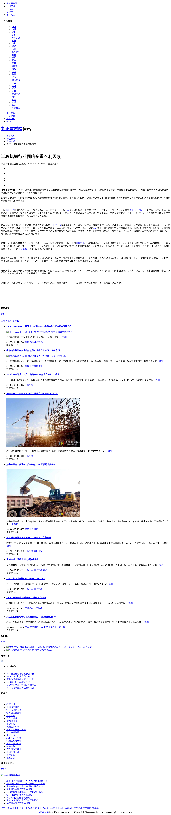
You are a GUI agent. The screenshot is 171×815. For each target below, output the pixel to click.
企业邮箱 (41, 808)
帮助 (8, 121)
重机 (36, 551)
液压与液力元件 (13, 710)
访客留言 (32, 808)
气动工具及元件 (13, 741)
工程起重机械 (12, 707)
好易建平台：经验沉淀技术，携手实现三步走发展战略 (32, 393)
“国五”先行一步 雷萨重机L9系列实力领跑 (26, 597)
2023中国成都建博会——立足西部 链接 (24, 792)
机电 (41, 627)
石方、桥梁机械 (13, 743)
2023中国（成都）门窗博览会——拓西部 (25, 783)
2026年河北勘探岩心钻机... (19, 676)
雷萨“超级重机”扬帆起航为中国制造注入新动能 (28, 537)
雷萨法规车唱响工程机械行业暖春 (22, 559)
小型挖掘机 (23, 249)
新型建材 (16, 52)
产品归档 (78, 808)
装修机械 (10, 735)
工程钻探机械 (12, 732)
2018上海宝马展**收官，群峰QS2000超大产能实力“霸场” (33, 374)
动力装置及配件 (13, 713)
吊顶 (14, 49)
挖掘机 (141, 210)
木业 (14, 83)
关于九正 (5, 808)
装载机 (132, 210)
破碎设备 (10, 746)
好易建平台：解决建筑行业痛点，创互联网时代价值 (31, 464)
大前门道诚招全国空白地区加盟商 (22, 800)
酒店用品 (16, 80)
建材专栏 (60, 808)
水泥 (95, 228)
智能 (41, 366)
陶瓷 (14, 46)
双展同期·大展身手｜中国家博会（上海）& (26, 781)
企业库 (9, 12)
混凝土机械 (11, 718)
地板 (14, 29)
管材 (14, 63)
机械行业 (80, 243)
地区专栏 (69, 808)
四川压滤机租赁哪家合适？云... (21, 674)
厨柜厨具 (16, 66)
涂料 (14, 40)
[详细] (64, 337)
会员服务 (14, 808)
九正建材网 (11, 128)
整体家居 (16, 94)
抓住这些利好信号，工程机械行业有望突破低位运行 (31, 617)
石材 (14, 55)
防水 (14, 105)
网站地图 (50, 808)
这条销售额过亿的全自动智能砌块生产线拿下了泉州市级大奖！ (36, 350)
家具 (14, 32)
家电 (14, 85)
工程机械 (10, 141)
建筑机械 (10, 715)
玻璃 (14, 71)
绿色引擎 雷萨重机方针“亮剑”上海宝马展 (25, 578)
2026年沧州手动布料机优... (19, 682)
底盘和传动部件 (13, 749)
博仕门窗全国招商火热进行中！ (21, 795)
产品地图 (87, 808)
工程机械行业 (50, 627)
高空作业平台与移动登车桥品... (21, 685)
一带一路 (61, 627)
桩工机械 (10, 758)
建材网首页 (11, 3)
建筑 (27, 529)
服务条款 (96, 808)
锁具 (14, 69)
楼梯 (14, 57)
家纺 (14, 77)
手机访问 (10, 118)
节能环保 (16, 108)
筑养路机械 (11, 721)
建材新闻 (10, 136)
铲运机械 (10, 755)
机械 (14, 102)
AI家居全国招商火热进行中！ (20, 803)
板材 (14, 91)
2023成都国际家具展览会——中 (14, 775)
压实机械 (10, 724)
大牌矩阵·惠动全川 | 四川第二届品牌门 (24, 786)
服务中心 (10, 113)
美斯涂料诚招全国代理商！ (19, 798)
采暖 (14, 74)
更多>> (3, 314)
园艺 (14, 97)
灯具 (14, 35)
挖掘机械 (10, 704)
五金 (14, 60)
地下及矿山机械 (13, 738)
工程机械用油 (12, 752)
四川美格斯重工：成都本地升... (21, 688)
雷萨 (41, 551)
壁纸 (14, 88)
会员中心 (10, 116)
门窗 (14, 26)
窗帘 (14, 99)
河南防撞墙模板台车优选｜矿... (21, 679)
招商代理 (10, 15)
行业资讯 (10, 139)
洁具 (14, 43)
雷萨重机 (38, 570)
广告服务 (23, 808)
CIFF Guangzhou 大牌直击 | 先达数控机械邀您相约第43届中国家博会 (39, 326)
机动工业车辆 (12, 727)
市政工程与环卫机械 (16, 729)
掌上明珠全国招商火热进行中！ (21, 789)
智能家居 (16, 38)
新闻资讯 (10, 6)
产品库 (9, 9)
